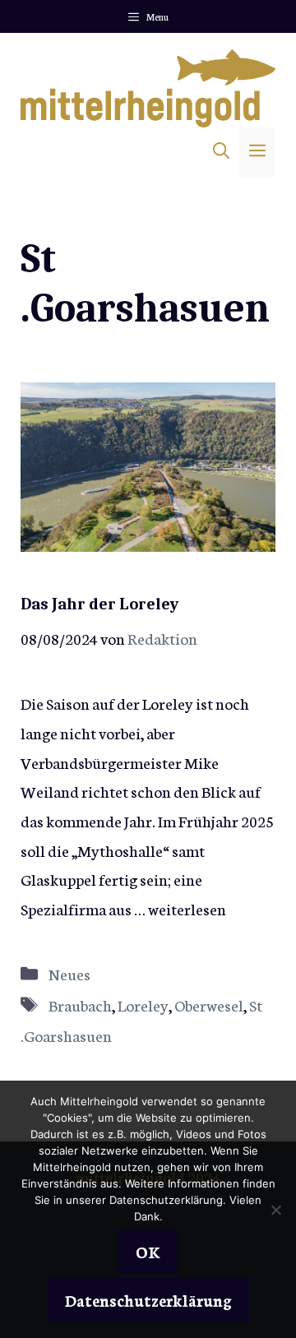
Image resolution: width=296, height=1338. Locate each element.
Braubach (80, 1004)
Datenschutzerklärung (148, 1300)
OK (148, 1251)
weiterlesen (187, 908)
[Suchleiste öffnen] (221, 152)
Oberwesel (208, 1004)
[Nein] (275, 1209)
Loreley (143, 1004)
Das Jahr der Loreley (99, 604)
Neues (69, 973)
